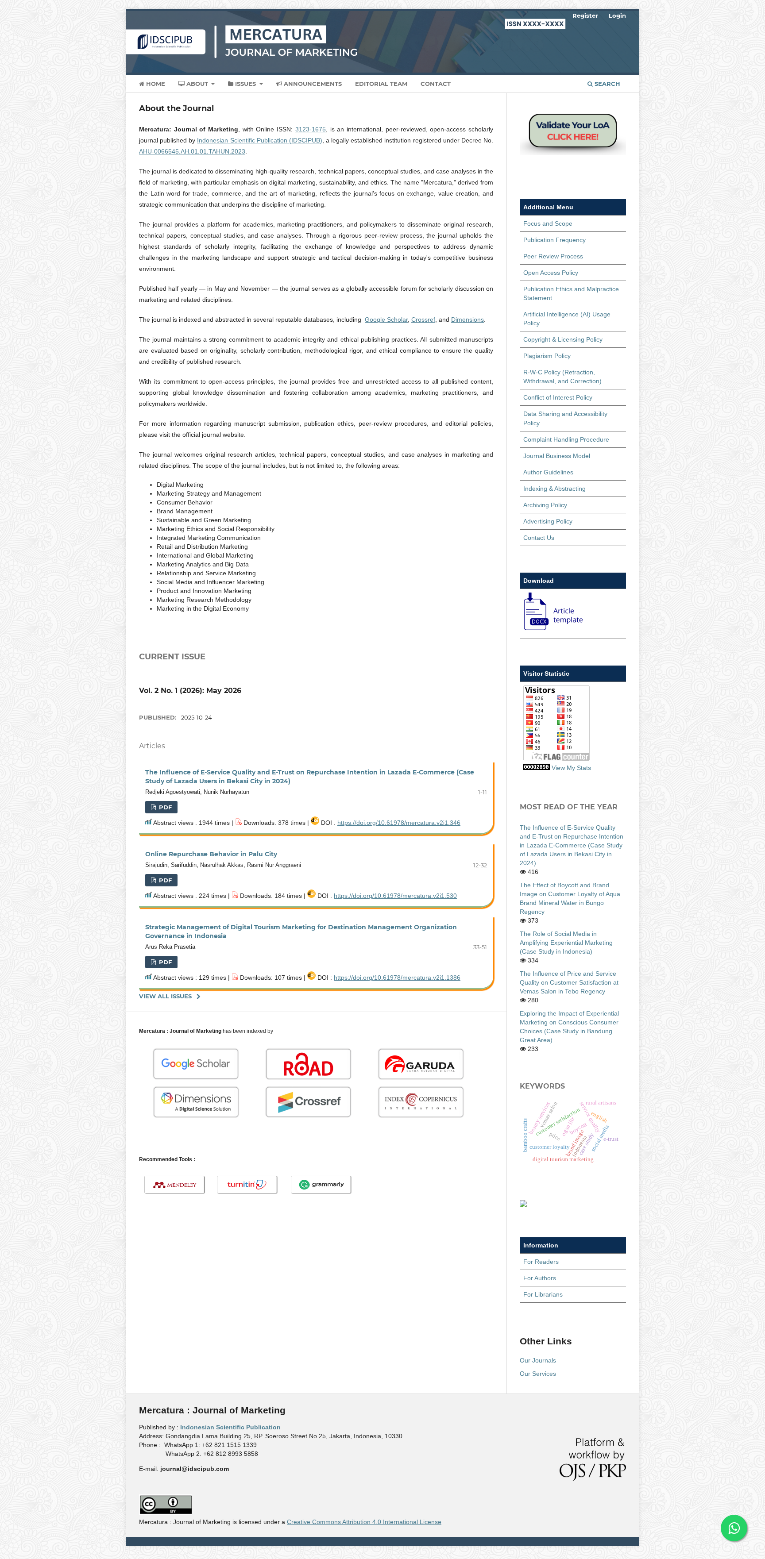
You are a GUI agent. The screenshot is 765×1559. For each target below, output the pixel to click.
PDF (164, 807)
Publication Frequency (554, 239)
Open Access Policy (550, 272)
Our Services (538, 1373)
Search (606, 83)
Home (154, 83)
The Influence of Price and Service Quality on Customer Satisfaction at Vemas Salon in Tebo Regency (569, 982)
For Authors (539, 1278)
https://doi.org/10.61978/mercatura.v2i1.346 (398, 822)
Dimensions (467, 319)
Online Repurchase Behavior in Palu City (211, 854)
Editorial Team (381, 83)
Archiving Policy (545, 504)
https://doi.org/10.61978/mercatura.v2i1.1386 (397, 977)
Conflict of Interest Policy (557, 397)
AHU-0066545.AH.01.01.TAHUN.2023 (192, 151)
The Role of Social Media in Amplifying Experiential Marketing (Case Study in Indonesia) (566, 942)
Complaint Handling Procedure (566, 439)
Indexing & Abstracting (554, 488)
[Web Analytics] (536, 767)
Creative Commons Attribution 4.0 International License (364, 1521)
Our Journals (538, 1360)
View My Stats (571, 767)
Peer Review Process (553, 256)
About (197, 83)
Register (585, 15)
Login (617, 15)
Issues (245, 83)
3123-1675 (310, 129)
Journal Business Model (556, 455)
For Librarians (543, 1294)
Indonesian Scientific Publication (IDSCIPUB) (259, 140)
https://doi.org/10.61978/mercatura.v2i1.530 (395, 895)
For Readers (541, 1261)
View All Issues (165, 996)
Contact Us (538, 537)
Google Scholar (386, 319)
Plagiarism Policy (547, 355)
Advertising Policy (547, 521)
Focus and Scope (547, 223)
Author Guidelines (548, 472)
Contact (436, 83)
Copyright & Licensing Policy (563, 339)
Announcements (312, 83)
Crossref (423, 319)
